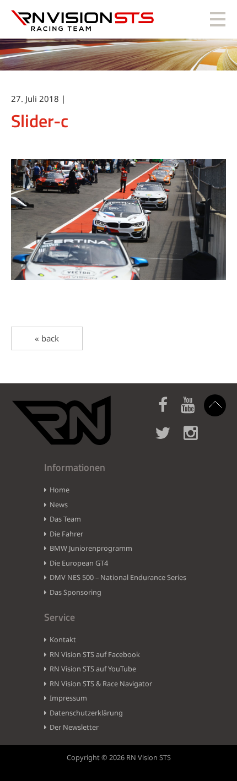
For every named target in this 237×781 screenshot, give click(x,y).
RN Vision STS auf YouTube (93, 669)
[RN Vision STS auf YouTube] (193, 411)
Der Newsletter (74, 727)
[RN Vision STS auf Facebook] (168, 411)
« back (47, 338)
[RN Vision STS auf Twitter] (168, 439)
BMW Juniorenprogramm (91, 548)
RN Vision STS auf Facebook (95, 654)
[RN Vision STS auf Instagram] (196, 439)
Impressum (68, 698)
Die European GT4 (79, 563)
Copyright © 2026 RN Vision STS (119, 757)
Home (59, 490)
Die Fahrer (66, 534)
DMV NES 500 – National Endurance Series (118, 577)
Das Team (65, 519)
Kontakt (63, 639)
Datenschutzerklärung (86, 713)
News (59, 504)
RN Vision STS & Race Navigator (101, 683)
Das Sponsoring (75, 592)
